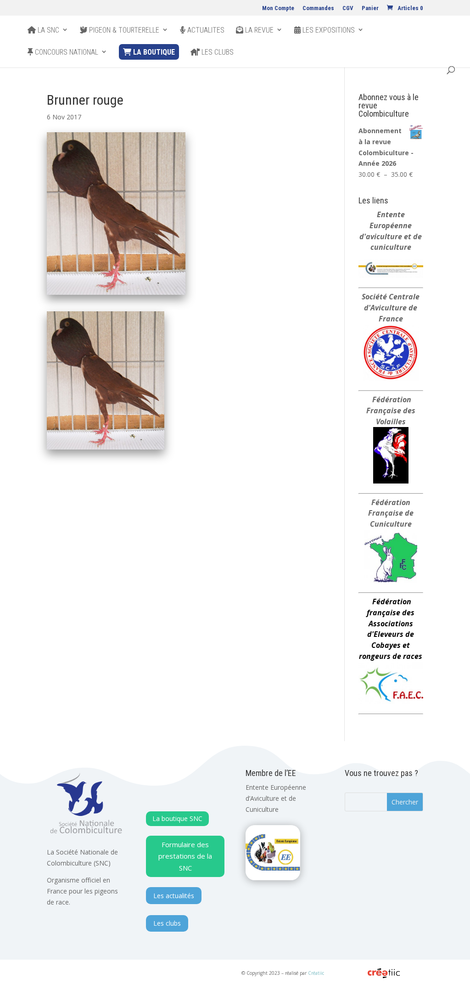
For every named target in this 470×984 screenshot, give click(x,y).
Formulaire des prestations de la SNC (185, 856)
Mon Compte (278, 8)
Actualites (204, 30)
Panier (370, 8)
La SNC (47, 30)
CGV (347, 8)
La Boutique (153, 52)
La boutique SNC (177, 818)
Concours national (65, 52)
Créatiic (316, 973)
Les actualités (173, 895)
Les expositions (328, 30)
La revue (258, 30)
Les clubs (217, 52)
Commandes (318, 8)
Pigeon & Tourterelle (123, 30)
